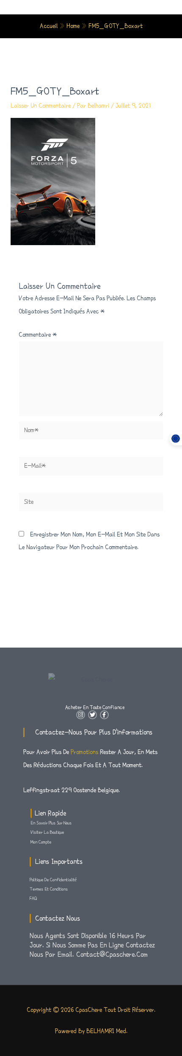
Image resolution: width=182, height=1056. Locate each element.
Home (73, 25)
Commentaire (38, 334)
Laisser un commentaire (41, 105)
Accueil (49, 25)
